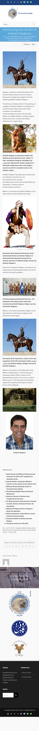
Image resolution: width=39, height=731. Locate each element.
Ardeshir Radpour (22, 100)
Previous (27, 44)
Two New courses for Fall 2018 (17, 523)
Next (33, 44)
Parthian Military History (19, 530)
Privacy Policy (26, 677)
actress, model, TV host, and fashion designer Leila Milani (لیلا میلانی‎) (18, 160)
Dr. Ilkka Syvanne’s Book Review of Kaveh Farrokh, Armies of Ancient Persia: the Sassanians (21, 503)
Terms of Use (26, 673)
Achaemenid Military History (23, 528)
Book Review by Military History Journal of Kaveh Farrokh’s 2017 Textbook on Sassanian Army (20, 476)
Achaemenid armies (23, 194)
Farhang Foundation (16, 272)
